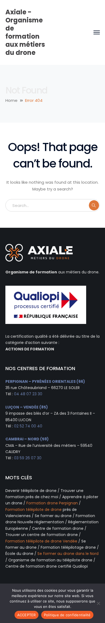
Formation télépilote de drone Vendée (41, 541)
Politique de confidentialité (67, 615)
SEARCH (94, 205)
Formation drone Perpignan (52, 503)
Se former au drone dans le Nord (68, 553)
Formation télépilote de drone (33, 509)
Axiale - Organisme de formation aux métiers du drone (25, 32)
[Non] (98, 603)
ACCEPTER (26, 615)
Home (11, 100)
